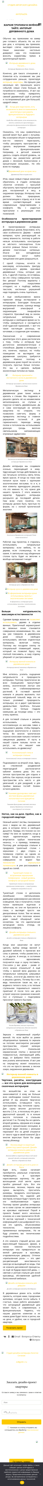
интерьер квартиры (13, 82)
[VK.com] (5, 1336)
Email (17, 1336)
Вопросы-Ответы (31, 1336)
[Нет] (40, 1474)
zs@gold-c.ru (21, 1362)
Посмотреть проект (14, 1328)
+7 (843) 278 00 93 (21, 1365)
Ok (22, 1482)
